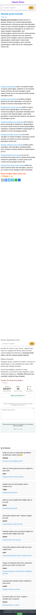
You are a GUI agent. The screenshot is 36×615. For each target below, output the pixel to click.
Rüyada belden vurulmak (11, 605)
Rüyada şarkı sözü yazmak (12, 540)
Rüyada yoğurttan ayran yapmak (12, 145)
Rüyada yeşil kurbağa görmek (13, 461)
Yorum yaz (4, 17)
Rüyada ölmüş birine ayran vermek (12, 165)
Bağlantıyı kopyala (18, 429)
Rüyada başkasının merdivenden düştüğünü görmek (17, 572)
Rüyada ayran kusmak (12, 14)
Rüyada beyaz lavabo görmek (13, 524)
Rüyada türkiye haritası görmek (13, 477)
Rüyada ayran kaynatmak (9, 99)
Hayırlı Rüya (18, 2)
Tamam (19, 613)
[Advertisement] (18, 67)
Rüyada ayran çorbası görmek (11, 107)
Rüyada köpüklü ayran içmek (10, 155)
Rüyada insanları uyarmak (11, 589)
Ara (31, 7)
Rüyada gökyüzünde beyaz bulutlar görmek (17, 555)
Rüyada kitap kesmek (10, 492)
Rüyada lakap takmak (10, 508)
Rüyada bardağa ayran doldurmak (12, 122)
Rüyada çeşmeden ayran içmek (11, 134)
